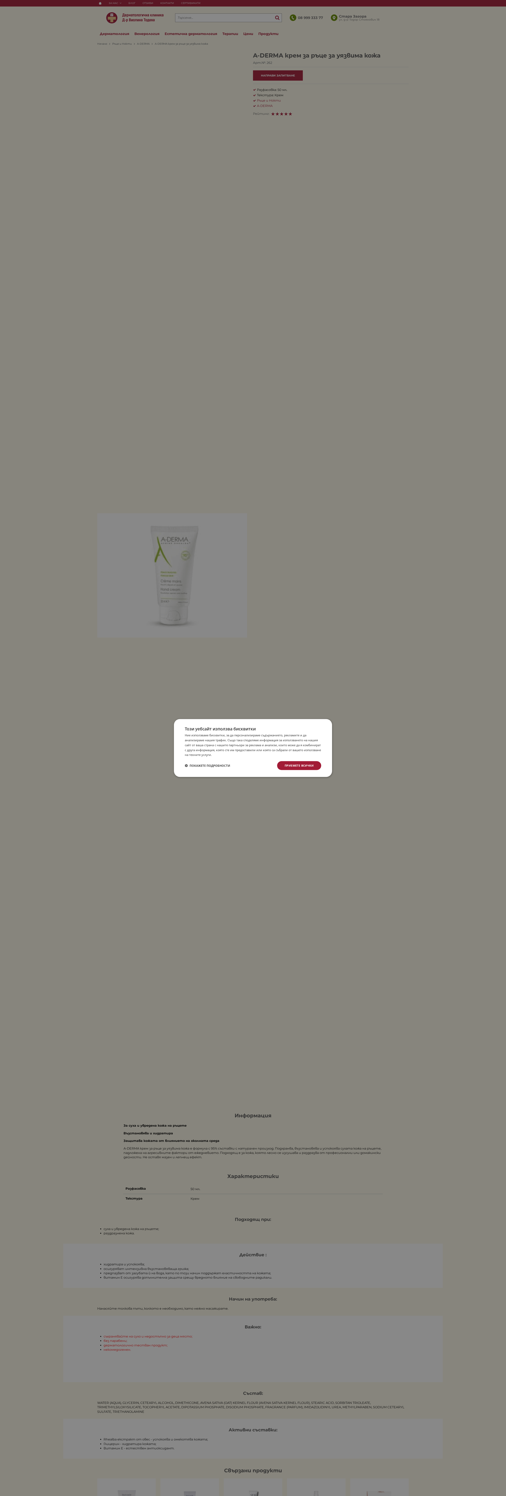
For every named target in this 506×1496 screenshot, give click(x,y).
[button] (207, 765)
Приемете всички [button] (299, 765)
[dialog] (253, 748)
